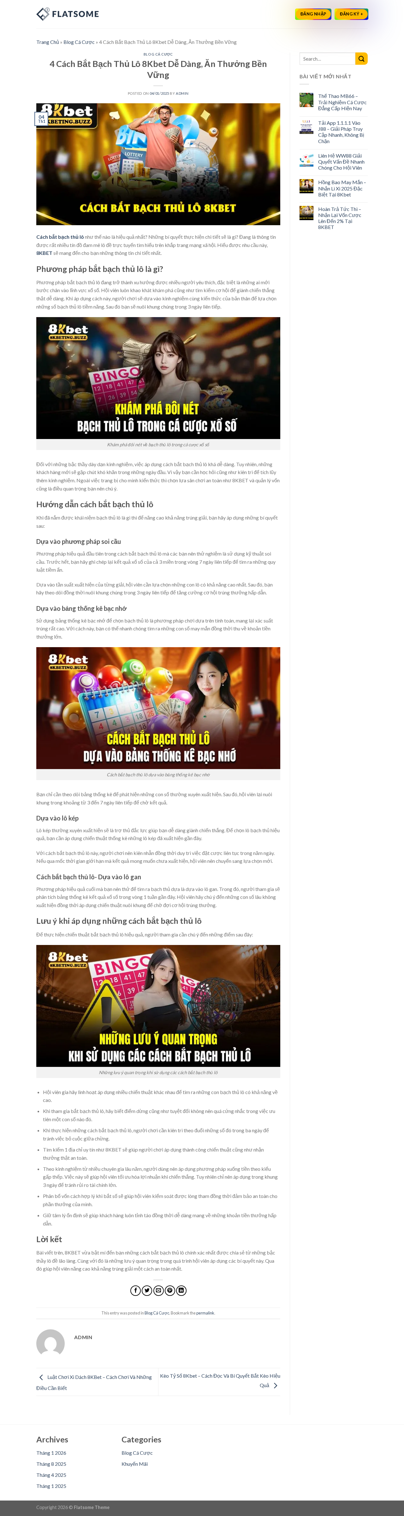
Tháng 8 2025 (51, 1464)
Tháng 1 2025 (51, 1486)
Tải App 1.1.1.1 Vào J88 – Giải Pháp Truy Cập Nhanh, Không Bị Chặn (341, 132)
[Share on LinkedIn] (181, 1290)
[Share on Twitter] (147, 1290)
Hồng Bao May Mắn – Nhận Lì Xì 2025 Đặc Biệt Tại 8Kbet (342, 188)
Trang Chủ (47, 42)
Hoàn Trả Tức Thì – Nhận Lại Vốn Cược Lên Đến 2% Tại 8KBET (339, 218)
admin (182, 93)
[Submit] (361, 58)
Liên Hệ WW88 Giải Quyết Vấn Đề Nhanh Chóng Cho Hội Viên (341, 162)
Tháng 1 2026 (51, 1453)
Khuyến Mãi (135, 1464)
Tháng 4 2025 (51, 1475)
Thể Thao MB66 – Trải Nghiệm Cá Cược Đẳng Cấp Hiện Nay (342, 102)
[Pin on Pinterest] (170, 1290)
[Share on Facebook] (135, 1290)
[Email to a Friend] (158, 1290)
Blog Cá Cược (79, 42)
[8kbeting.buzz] (67, 14)
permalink (205, 1312)
